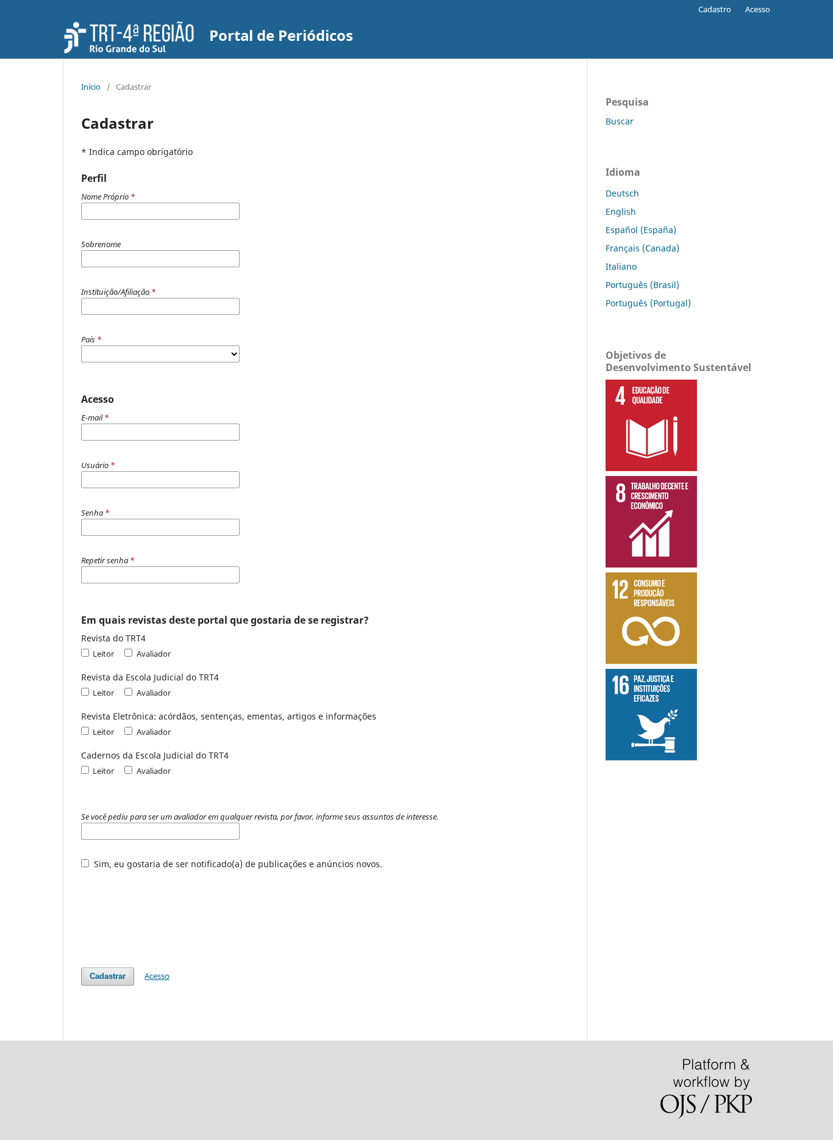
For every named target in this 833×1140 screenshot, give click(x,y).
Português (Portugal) (648, 303)
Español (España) (641, 230)
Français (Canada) (642, 248)
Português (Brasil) (642, 284)
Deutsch (622, 193)
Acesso (757, 9)
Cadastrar (108, 976)
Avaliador (152, 653)
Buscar (620, 121)
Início (91, 86)
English (621, 211)
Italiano (621, 266)
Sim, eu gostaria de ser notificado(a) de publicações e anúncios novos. (236, 864)
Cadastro (714, 9)
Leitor (102, 653)
